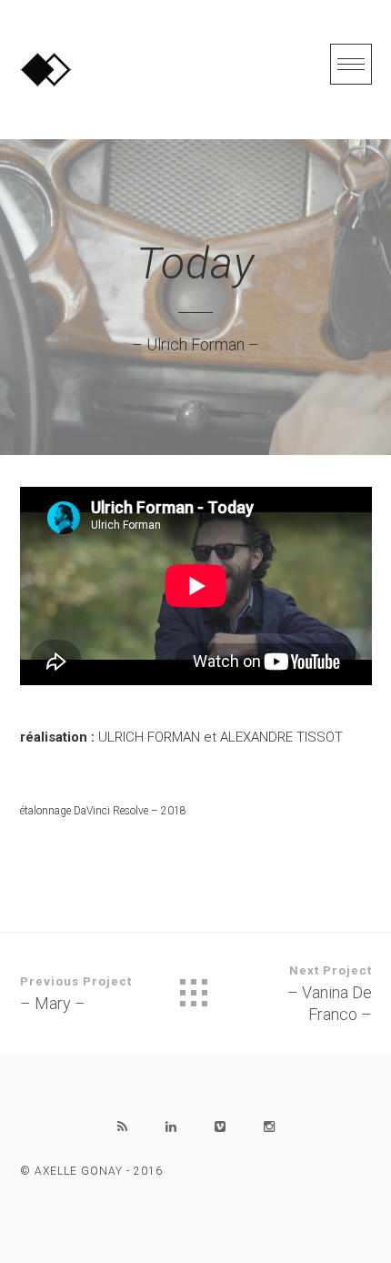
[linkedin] (170, 1126)
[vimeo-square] (220, 1126)
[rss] (121, 1126)
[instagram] (269, 1126)
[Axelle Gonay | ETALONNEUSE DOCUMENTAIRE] (46, 70)
